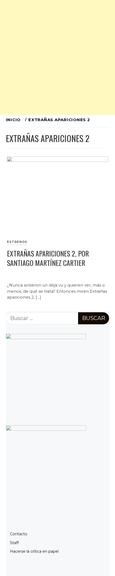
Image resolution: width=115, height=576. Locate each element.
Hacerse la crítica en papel (34, 551)
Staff (14, 542)
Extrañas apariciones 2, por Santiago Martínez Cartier (48, 258)
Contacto (18, 534)
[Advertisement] (57, 57)
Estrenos (17, 242)
